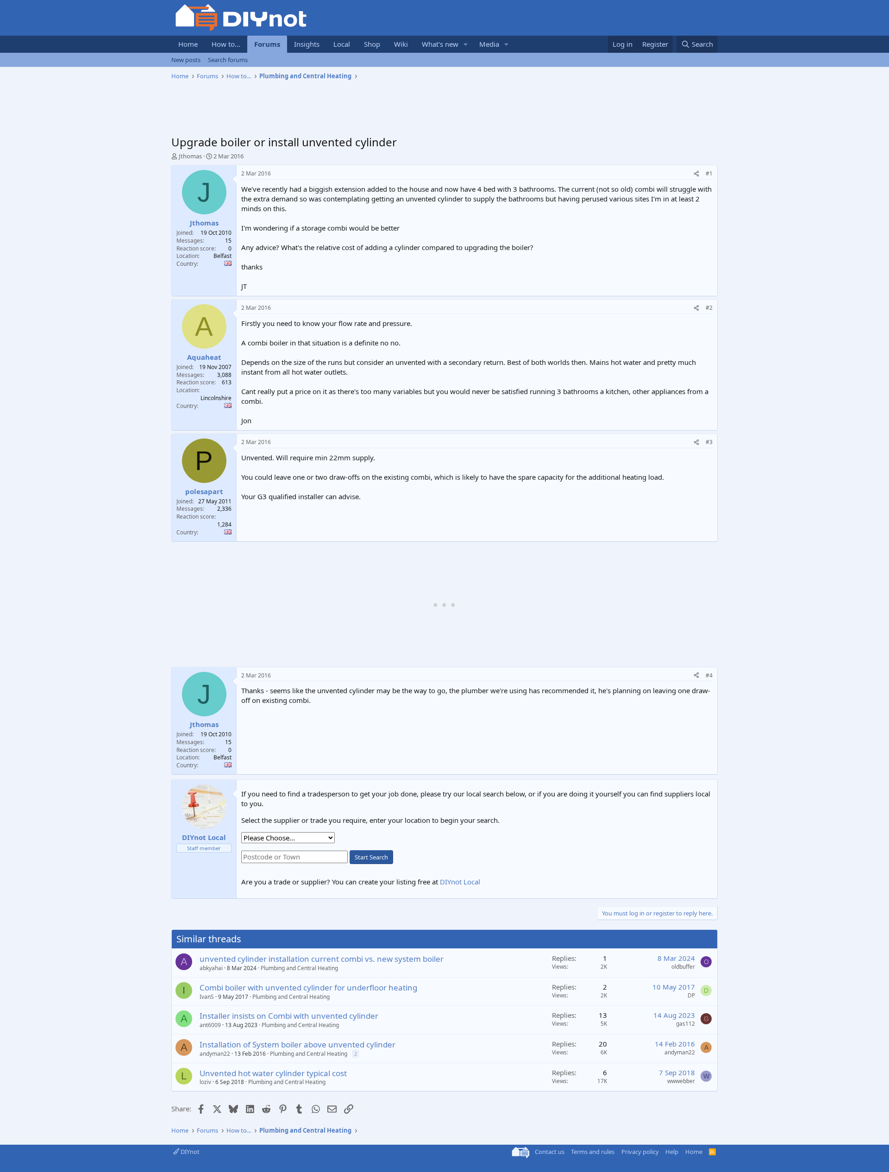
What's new (440, 44)
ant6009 (210, 1025)
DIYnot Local (460, 881)
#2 (709, 308)
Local (341, 44)
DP (691, 995)
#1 (709, 173)
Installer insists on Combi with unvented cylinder (289, 1015)
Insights (306, 44)
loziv (205, 1082)
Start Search (371, 857)
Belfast (222, 256)
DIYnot (189, 1151)
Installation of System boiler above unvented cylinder (297, 1044)
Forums (267, 44)
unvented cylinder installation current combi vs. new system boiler (322, 958)
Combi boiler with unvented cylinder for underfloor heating (308, 987)
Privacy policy (640, 1151)
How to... (226, 44)
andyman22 (215, 1054)
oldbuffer (683, 967)
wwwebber (681, 1081)
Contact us (549, 1151)
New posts (185, 60)
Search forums (228, 60)
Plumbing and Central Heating (299, 968)
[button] (465, 44)
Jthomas (190, 156)
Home (188, 44)
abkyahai (211, 968)
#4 (709, 675)
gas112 (685, 1024)
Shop (372, 44)
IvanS (207, 997)
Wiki (401, 44)
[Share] (696, 174)
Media (489, 44)
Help (671, 1151)
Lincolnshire (216, 398)
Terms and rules (592, 1151)
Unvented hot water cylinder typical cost (273, 1073)
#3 (709, 442)
